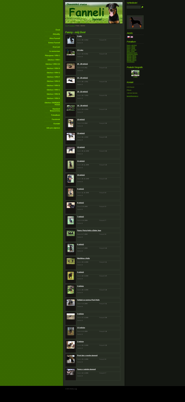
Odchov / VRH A (53, 98)
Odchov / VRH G (53, 73)
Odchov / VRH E (53, 81)
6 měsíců (80, 244)
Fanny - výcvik (131, 48)
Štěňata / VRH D (131, 60)
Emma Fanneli (54, 43)
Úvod (58, 30)
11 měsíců (81, 161)
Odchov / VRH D (53, 85)
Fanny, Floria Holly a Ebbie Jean (89, 230)
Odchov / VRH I (54, 60)
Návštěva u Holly (83, 258)
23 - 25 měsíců (82, 78)
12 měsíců (81, 147)
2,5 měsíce (81, 328)
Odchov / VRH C (53, 90)
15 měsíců (81, 119)
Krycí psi (56, 47)
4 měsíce (80, 286)
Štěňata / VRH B (131, 57)
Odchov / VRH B (53, 94)
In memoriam (54, 51)
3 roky (79, 36)
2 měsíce (80, 341)
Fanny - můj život (132, 45)
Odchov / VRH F (53, 77)
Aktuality (56, 34)
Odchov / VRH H (53, 68)
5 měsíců (80, 272)
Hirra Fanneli (55, 38)
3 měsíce (80, 314)
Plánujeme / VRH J (52, 55)
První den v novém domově (87, 355)
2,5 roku (80, 50)
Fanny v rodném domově (86, 369)
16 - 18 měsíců (82, 105)
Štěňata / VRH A (131, 56)
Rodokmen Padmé (132, 54)
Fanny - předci (131, 47)
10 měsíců (81, 175)
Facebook (56, 119)
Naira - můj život (131, 50)
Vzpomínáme (130, 62)
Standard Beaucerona (55, 110)
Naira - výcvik (131, 51)
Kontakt (57, 124)
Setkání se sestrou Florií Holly (88, 300)
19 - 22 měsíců (82, 92)
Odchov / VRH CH (53, 64)
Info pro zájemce (53, 128)
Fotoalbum (55, 115)
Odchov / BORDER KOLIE (52, 104)
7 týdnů (135, 77)
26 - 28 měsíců (82, 64)
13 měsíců (81, 133)
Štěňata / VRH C (131, 59)
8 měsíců (80, 203)
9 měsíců (80, 189)
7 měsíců (80, 217)
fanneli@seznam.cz (132, 96)
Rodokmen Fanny (132, 53)
